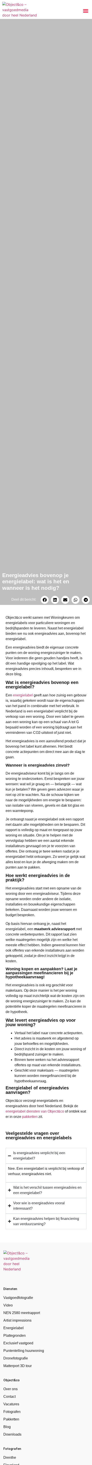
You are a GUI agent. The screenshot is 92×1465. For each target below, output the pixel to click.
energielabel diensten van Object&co (35, 1111)
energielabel (23, 695)
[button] (86, 10)
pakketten (30, 1117)
